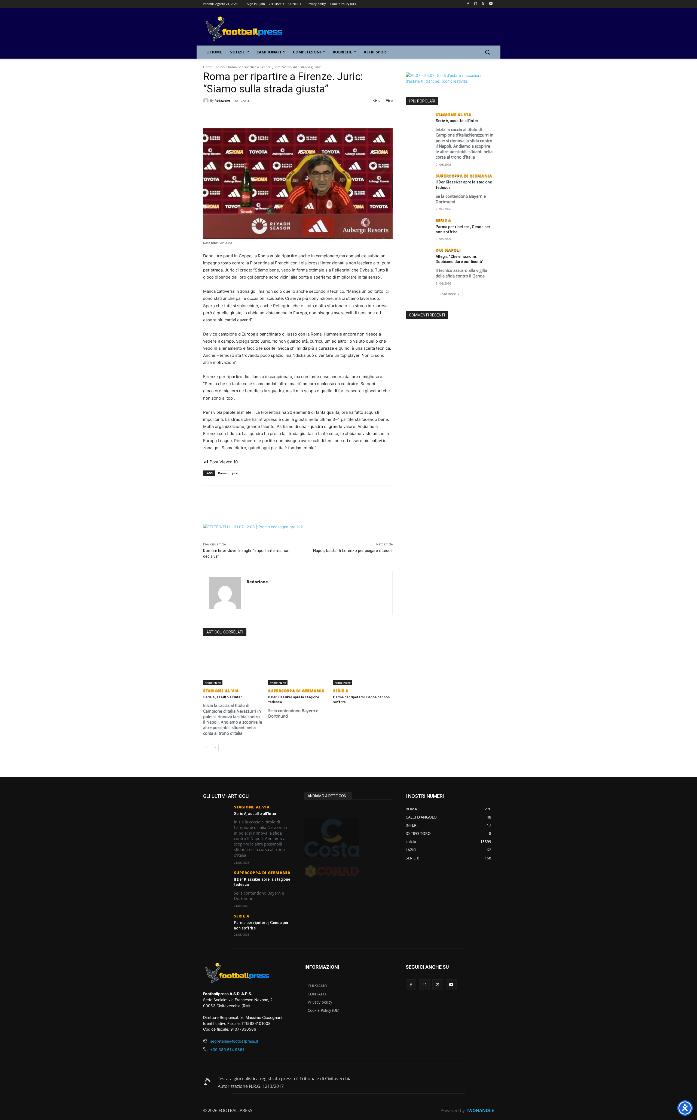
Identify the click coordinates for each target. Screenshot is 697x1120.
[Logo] (246, 29)
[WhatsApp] (265, 114)
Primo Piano (213, 682)
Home (207, 67)
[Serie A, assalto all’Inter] (233, 664)
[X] (483, 4)
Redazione (222, 100)
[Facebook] (468, 4)
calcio (220, 67)
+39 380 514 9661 (227, 1049)
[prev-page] (206, 747)
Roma (222, 473)
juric (235, 473)
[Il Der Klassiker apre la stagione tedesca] (298, 664)
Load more (448, 293)
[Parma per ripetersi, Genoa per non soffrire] (363, 664)
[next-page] (215, 747)
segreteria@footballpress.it (234, 1041)
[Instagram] (476, 4)
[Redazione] (206, 100)
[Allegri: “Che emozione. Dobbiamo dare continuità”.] (419, 257)
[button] (487, 52)
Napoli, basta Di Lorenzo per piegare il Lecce (353, 550)
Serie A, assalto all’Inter (222, 697)
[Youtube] (491, 4)
